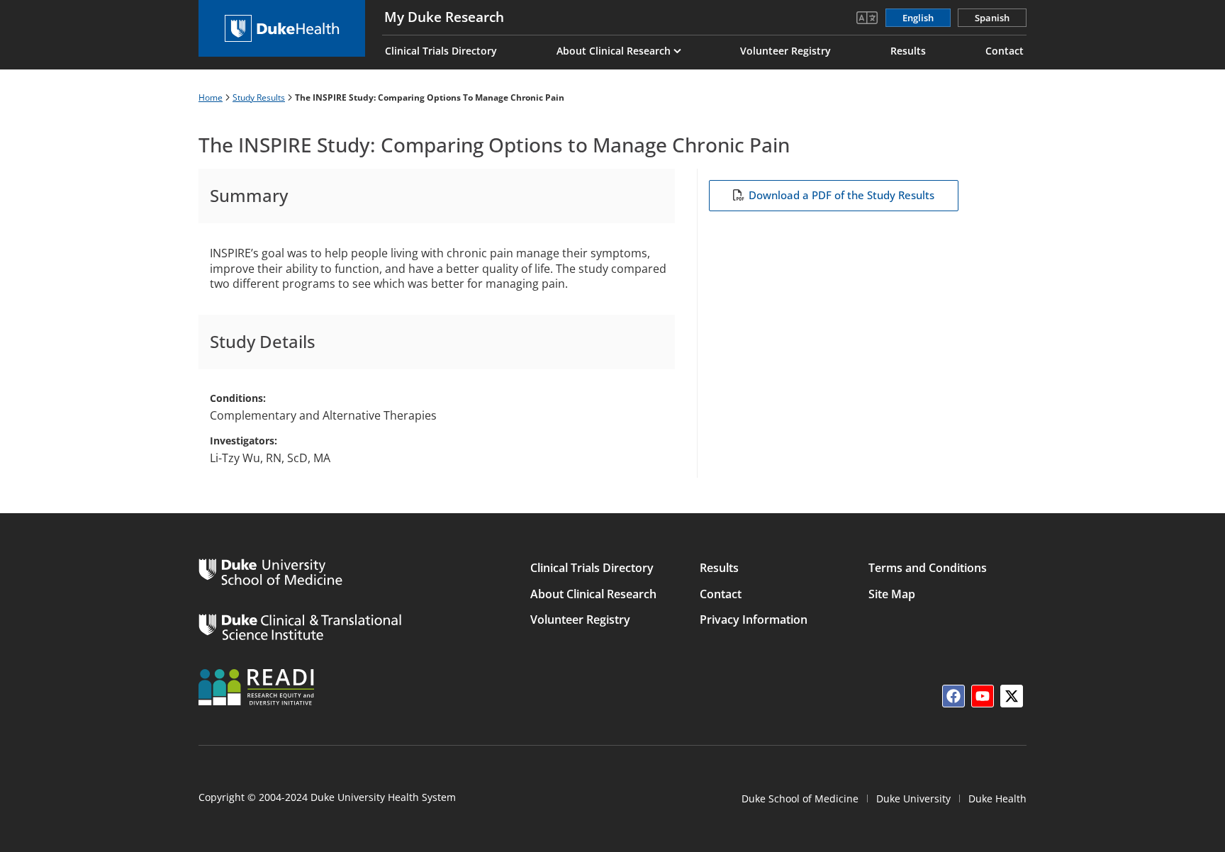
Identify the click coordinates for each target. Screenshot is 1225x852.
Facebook (953, 696)
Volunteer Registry (785, 50)
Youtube (982, 696)
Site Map (891, 594)
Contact (1004, 50)
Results (908, 50)
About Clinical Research (593, 594)
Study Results (259, 97)
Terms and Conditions (927, 568)
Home (210, 97)
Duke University (913, 798)
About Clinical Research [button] (613, 50)
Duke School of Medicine (800, 798)
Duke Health (997, 798)
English (918, 17)
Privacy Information (753, 619)
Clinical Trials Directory (441, 50)
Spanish (992, 17)
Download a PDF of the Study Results (841, 195)
